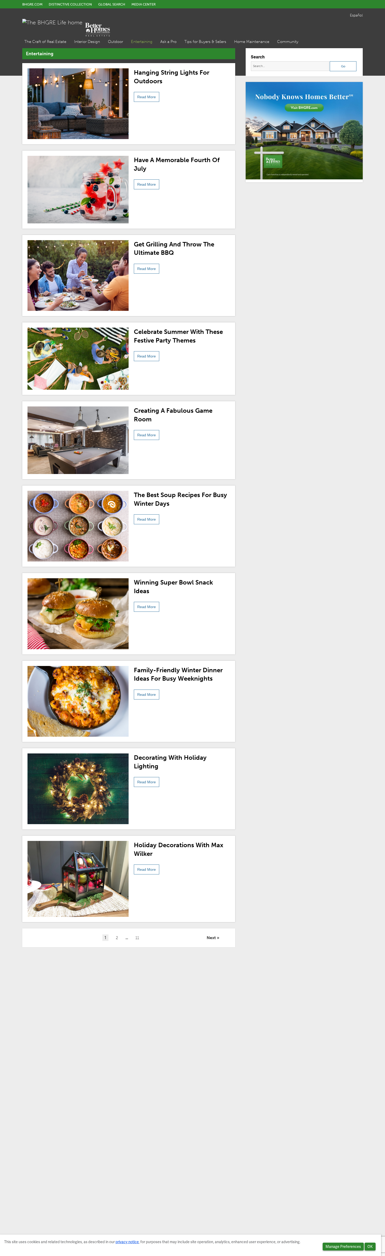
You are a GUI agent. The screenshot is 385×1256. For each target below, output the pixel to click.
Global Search (111, 4)
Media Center (143, 4)
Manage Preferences (343, 1246)
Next (211, 937)
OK (370, 1246)
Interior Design (87, 41)
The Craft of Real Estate (45, 41)
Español (356, 15)
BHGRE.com (32, 4)
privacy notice (127, 1242)
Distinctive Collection (70, 4)
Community (287, 41)
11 (137, 937)
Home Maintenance (251, 41)
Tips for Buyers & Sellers (205, 41)
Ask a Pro (168, 41)
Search (258, 57)
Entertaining (141, 41)
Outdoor (115, 41)
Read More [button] (146, 97)
